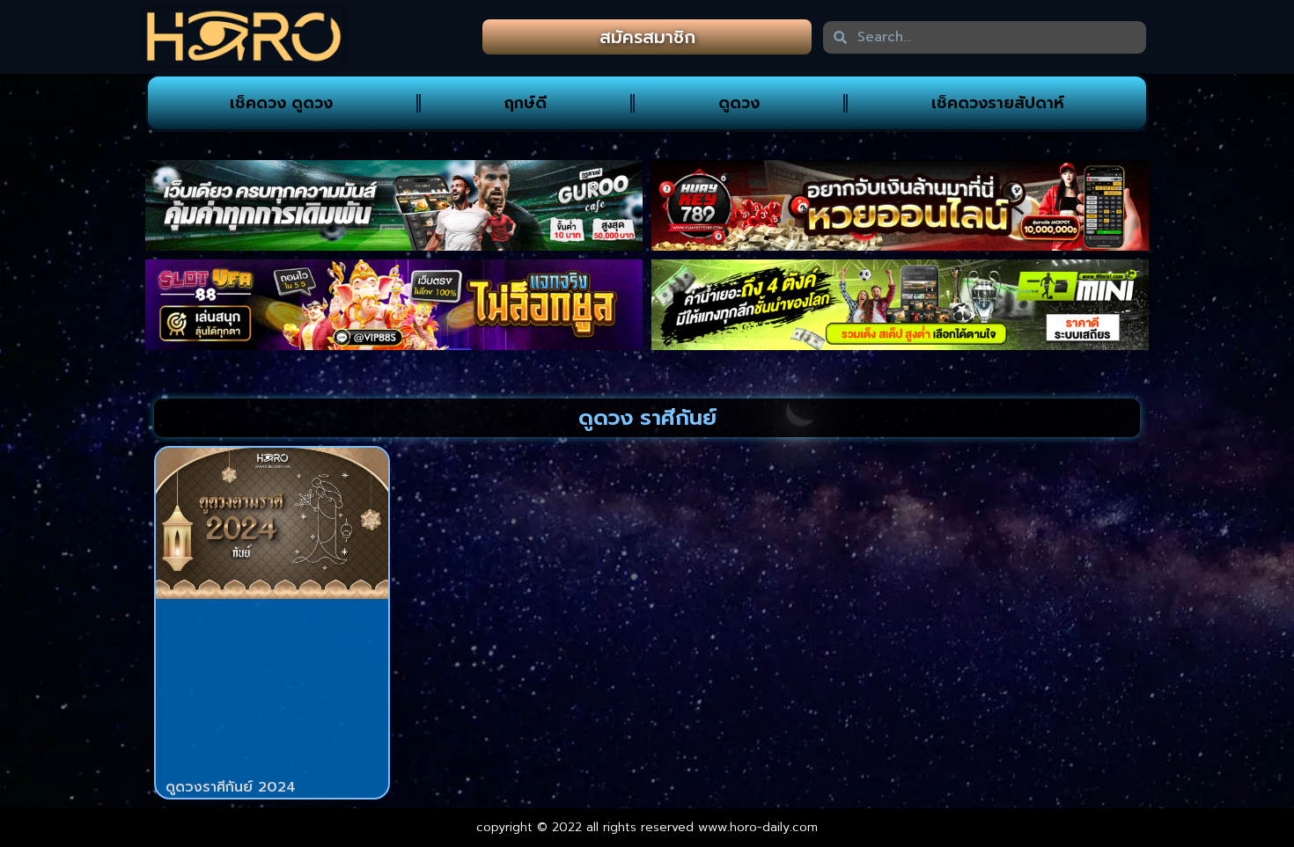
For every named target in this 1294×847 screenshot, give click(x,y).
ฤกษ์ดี (525, 103)
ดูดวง (739, 103)
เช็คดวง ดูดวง (281, 103)
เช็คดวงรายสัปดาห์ (997, 103)
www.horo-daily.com (758, 827)
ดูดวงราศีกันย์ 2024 (230, 787)
